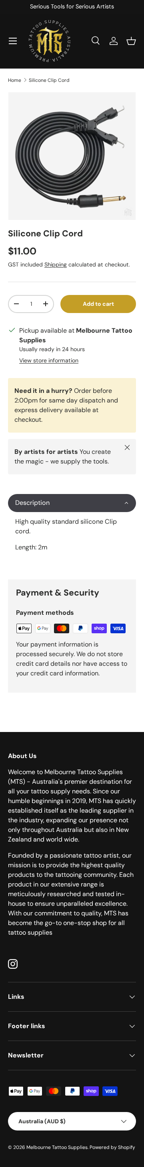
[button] (131, 41)
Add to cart (98, 303)
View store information (48, 360)
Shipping (55, 264)
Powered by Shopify (112, 1147)
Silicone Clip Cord (49, 80)
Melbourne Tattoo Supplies (57, 1147)
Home (14, 80)
